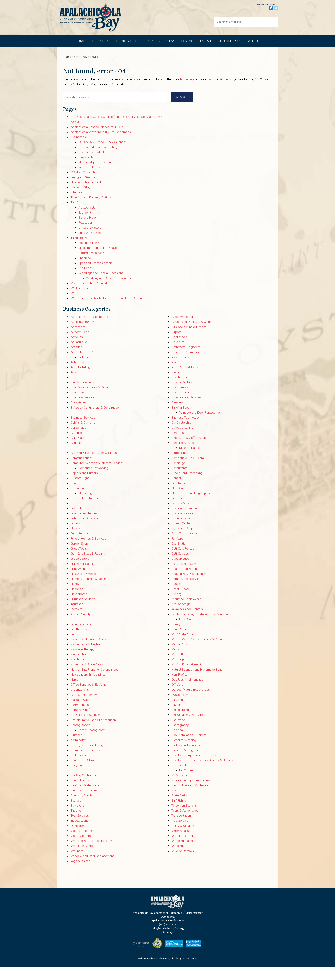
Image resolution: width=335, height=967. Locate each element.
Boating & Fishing (89, 243)
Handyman (78, 569)
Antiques (77, 337)
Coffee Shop (179, 453)
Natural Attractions (91, 253)
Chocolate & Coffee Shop (188, 438)
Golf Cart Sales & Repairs (88, 554)
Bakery (176, 372)
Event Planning (80, 503)
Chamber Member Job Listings (98, 147)
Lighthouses (79, 629)
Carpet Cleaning (182, 428)
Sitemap (76, 192)
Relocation (85, 223)
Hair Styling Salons (184, 564)
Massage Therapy (82, 649)
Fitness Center (181, 523)
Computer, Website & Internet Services (97, 463)
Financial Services (183, 513)
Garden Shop (79, 543)
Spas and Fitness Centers (95, 263)
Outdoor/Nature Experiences (190, 690)
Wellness (77, 851)
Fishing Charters (182, 518)
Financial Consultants (185, 508)
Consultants (179, 468)
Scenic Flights (80, 780)
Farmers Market (182, 503)
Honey (75, 584)
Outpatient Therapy (84, 695)
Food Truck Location (184, 533)
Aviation (76, 372)
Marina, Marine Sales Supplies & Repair (197, 639)
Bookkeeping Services (186, 397)
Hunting (176, 594)
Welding (177, 846)
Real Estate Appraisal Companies (193, 755)
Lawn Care (186, 619)
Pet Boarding (180, 710)
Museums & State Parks (87, 664)
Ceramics (177, 433)
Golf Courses (180, 554)
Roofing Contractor (83, 775)
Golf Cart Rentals (183, 548)
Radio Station (80, 755)
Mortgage (178, 659)
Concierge (178, 463)
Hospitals (77, 589)
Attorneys (77, 362)
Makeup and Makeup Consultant (92, 639)
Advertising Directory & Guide (191, 322)
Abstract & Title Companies (89, 317)
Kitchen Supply (81, 614)
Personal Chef (80, 710)
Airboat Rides (80, 332)
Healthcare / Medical (84, 574)
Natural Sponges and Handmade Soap (197, 669)
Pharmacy (178, 720)
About (75, 122)
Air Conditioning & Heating (189, 327)
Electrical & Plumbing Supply (190, 493)
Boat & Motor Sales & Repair (90, 387)
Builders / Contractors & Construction (95, 407)
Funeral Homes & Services (88, 538)
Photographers (81, 725)
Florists (75, 528)
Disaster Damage (190, 448)
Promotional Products (85, 750)
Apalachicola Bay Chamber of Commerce (90, 17)
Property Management (186, 750)
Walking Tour (79, 288)
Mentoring (85, 493)
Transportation (181, 816)
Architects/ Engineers (185, 347)
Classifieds (85, 157)
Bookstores (78, 402)
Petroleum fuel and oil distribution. (93, 720)
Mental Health (80, 654)
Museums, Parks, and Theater (98, 248)
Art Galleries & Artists (86, 352)
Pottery (83, 357)
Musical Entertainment (186, 664)
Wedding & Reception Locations (92, 841)
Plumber (76, 735)
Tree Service (179, 821)
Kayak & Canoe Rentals (187, 609)
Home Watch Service (185, 579)
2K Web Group (189, 958)
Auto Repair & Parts (184, 367)
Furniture (177, 538)
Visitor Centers (81, 836)
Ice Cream (186, 770)
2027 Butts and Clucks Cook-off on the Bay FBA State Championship (117, 117)
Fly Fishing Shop (182, 528)
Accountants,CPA (82, 322)
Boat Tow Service (82, 397)
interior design (180, 604)
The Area (77, 202)
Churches (77, 443)
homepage (187, 79)
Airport (176, 332)
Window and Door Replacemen (200, 412)
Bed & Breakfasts (82, 382)
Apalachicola (87, 207)
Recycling (77, 765)
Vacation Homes (82, 831)
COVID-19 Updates (84, 172)
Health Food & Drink (184, 569)
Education (77, 488)
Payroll (176, 705)
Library (175, 624)
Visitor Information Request (89, 283)
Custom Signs (80, 478)
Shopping (84, 258)
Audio (175, 362)
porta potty (78, 740)
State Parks (179, 795)
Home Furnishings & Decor (88, 579)
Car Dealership (181, 423)
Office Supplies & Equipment (90, 685)
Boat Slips (77, 392)
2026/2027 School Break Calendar (102, 142)
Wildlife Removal (183, 851)
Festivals (77, 508)
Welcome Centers (83, 846)
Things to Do (79, 238)
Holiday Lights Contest (86, 182)
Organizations (80, 690)
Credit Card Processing (187, 473)
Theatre (76, 810)
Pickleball (177, 730)
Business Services (83, 417)
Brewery (177, 402)
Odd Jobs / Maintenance (187, 679)
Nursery (76, 679)
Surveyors (77, 805)
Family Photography (91, 730)
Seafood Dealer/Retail (85, 785)
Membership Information (94, 162)
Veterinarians (180, 831)
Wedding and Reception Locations (109, 278)
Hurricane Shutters (83, 599)
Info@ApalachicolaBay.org (167, 928)
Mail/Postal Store (183, 634)
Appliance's (179, 337)
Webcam (77, 293)
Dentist (176, 478)
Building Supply (181, 407)
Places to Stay (80, 187)
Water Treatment (183, 836)
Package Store (81, 700)
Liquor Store (179, 629)
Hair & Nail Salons (82, 564)
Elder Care (178, 488)
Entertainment (180, 498)
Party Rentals (80, 705)
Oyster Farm (179, 695)
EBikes (75, 483)
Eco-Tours (178, 483)
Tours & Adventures (184, 810)
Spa (174, 790)
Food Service (79, 533)
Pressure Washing (183, 740)
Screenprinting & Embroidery (190, 780)
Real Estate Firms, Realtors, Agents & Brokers (202, 760)
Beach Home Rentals (185, 377)
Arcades (76, 347)
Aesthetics (78, 327)
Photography (180, 725)
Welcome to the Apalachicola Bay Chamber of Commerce (110, 298)
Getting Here (87, 217)
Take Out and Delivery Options (91, 197)
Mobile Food (79, 659)
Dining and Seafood (84, 177)
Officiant (177, 685)
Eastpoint (84, 212)
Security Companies (84, 790)
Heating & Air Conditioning (189, 574)
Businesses (78, 137)
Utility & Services (183, 826)
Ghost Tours (79, 548)
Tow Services (80, 816)
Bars (74, 377)
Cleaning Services (183, 443)
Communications (82, 458)
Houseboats (79, 594)
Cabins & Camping (83, 423)
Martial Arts (179, 644)
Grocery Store (80, 559)
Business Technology (185, 417)
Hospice (176, 584)
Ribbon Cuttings (89, 167)
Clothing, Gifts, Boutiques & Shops (94, 453)
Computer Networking (93, 468)
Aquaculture (79, 342)
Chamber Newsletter (92, 152)
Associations (180, 357)
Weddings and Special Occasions (100, 273)
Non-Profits (179, 674)
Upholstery (78, 826)
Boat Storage (180, 392)
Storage (76, 800)
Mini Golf (177, 654)
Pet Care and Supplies (86, 715)
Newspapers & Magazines (88, 674)
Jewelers (76, 609)
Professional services (185, 745)
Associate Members (185, 352)
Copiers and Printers (84, 473)
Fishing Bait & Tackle (84, 518)
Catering (76, 433)
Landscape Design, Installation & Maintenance (202, 614)
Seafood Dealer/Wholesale (189, 785)
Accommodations (183, 317)
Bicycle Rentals (181, 382)
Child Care (78, 438)
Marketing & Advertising (87, 644)
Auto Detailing (80, 367)
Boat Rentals (180, 387)
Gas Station (179, 543)
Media (175, 649)
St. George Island (89, 228)
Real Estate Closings (85, 760)
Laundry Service (81, 624)
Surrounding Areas (90, 233)
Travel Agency (80, 821)
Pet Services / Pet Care (187, 715)
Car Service (78, 428)
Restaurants (179, 765)
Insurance (77, 604)
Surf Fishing (179, 800)
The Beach (85, 268)
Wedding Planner (183, 841)
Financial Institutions (84, 513)
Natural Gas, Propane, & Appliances (94, 669)
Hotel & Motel (181, 589)
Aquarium (177, 342)
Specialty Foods (81, 795)
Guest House (180, 559)
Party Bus (177, 700)
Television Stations (184, 805)
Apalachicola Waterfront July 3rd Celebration (101, 132)
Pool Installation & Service (189, 735)
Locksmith (77, 634)
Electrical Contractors (85, 498)
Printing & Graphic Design (87, 745)
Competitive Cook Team (187, 458)
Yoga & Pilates (80, 861)
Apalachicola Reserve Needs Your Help (97, 127)
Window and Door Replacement (92, 856)
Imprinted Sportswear (186, 599)
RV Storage (179, 775)
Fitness (75, 523)
